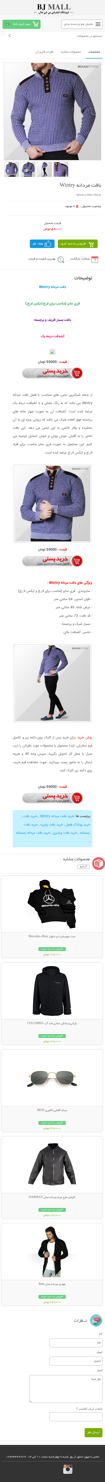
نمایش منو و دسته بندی (78, 24)
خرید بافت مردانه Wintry (57, 816)
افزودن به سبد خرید (73, 243)
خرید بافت (30, 816)
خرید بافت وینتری (65, 833)
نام (100, 1333)
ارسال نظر (93, 1432)
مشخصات (94, 52)
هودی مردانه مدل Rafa (52, 1284)
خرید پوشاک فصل (78, 825)
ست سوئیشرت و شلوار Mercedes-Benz (52, 936)
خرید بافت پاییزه (52, 825)
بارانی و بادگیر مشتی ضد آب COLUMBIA (52, 1023)
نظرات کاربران (45, 52)
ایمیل (99, 1351)
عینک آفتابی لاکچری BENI (52, 1110)
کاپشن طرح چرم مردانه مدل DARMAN (52, 1197)
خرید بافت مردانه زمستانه (33, 833)
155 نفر (37, 243)
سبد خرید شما (21, 24)
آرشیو (83, 866)
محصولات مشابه (71, 52)
